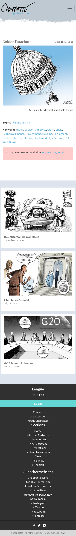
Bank (20, 129)
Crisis (58, 129)
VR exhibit (38, 464)
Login (38, 403)
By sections (39, 448)
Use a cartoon (38, 416)
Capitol (29, 129)
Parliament (60, 133)
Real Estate (10, 138)
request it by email (53, 152)
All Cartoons (39, 443)
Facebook (39, 511)
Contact (38, 412)
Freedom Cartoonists (38, 486)
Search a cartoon (40, 452)
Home (38, 431)
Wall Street (9, 142)
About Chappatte (38, 420)
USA (66, 138)
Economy (8, 133)
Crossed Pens (38, 490)
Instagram (39, 503)
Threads (40, 515)
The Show (38, 460)
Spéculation (25, 138)
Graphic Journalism (38, 482)
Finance (19, 133)
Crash (50, 129)
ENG (42, 395)
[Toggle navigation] (70, 8)
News (38, 456)
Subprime (57, 138)
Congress (40, 129)
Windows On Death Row (38, 494)
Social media (38, 499)
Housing (47, 133)
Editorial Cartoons (38, 435)
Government (33, 133)
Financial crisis (22, 122)
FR (33, 395)
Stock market (42, 138)
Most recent (39, 439)
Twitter (39, 507)
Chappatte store (38, 477)
